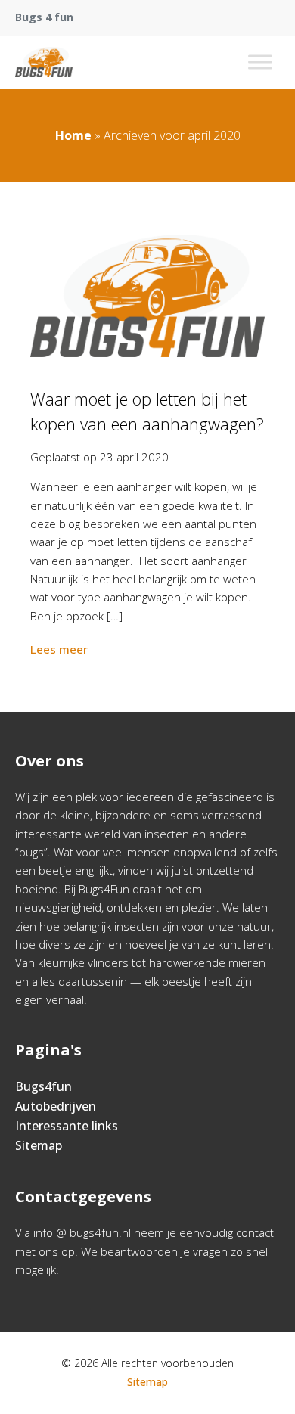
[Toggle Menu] (260, 61)
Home (73, 135)
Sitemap (38, 1145)
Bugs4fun (43, 1086)
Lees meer (59, 649)
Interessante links (66, 1125)
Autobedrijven (55, 1106)
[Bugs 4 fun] (44, 62)
